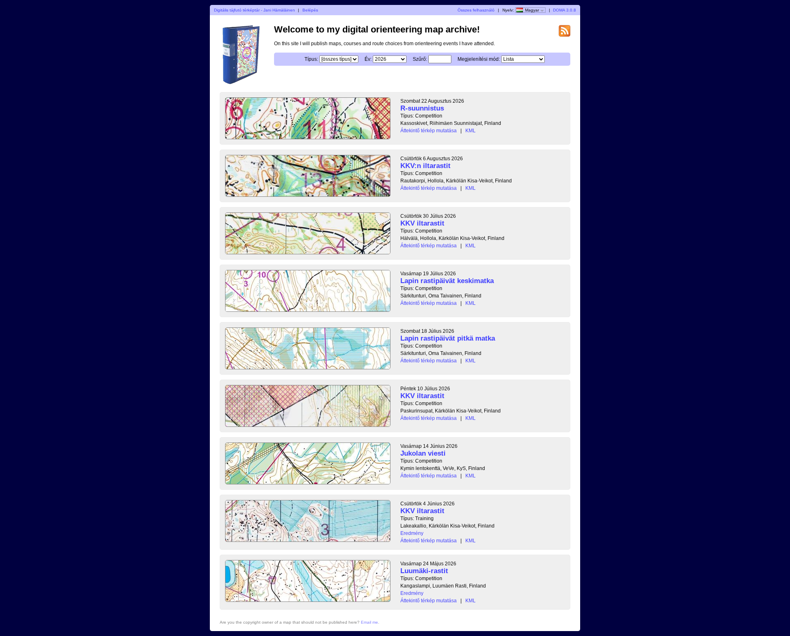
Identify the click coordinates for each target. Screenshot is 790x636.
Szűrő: (420, 59)
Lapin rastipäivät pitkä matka (447, 338)
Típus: (311, 59)
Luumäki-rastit (424, 571)
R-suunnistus (422, 108)
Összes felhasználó (476, 10)
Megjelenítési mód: (479, 59)
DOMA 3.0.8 (564, 10)
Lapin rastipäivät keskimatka (447, 281)
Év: (368, 59)
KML (470, 131)
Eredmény (411, 533)
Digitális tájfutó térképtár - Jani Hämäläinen (254, 10)
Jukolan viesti (423, 453)
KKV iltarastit (422, 223)
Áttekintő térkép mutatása (428, 131)
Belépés (310, 10)
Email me (369, 622)
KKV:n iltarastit (425, 166)
